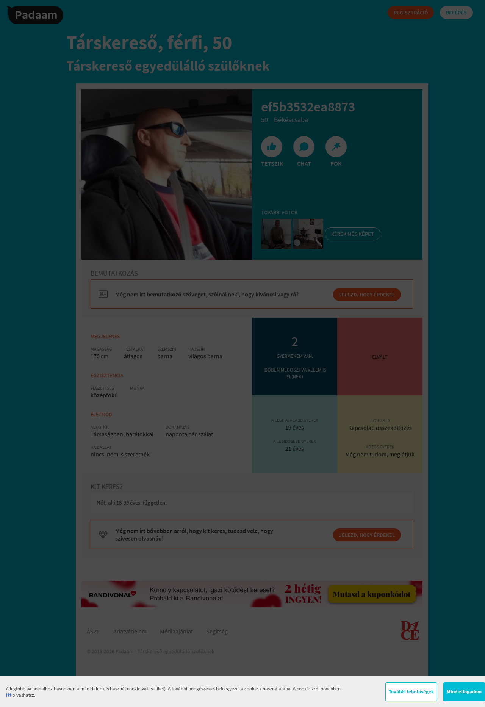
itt (8, 695)
